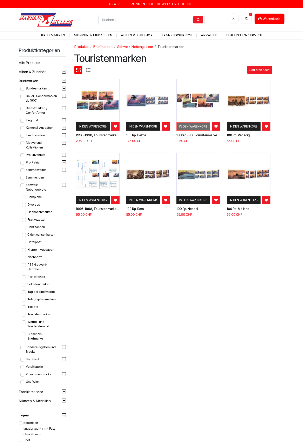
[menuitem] (53, 35)
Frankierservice (31, 392)
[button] (259, 70)
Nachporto (34, 257)
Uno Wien (33, 382)
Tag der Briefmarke (41, 292)
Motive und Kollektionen (34, 145)
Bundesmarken (36, 88)
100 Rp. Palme (136, 135)
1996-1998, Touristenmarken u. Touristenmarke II (98, 135)
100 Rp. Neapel (187, 209)
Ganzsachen (36, 227)
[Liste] (88, 70)
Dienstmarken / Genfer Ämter (36, 110)
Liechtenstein (35, 135)
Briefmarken (28, 81)
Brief (26, 440)
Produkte (81, 47)
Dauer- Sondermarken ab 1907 (41, 98)
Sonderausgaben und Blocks (41, 349)
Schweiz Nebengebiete (36, 187)
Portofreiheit (36, 277)
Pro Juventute (36, 155)
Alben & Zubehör (32, 72)
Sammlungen (35, 177)
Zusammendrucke (39, 374)
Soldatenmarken (38, 284)
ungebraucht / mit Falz (39, 428)
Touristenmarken (39, 314)
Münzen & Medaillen (35, 401)
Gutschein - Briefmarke (35, 336)
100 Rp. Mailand (238, 209)
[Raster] (78, 70)
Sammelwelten (36, 170)
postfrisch (30, 423)
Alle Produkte (29, 63)
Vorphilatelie (34, 367)
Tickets (32, 307)
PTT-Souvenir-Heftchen (37, 267)
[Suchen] (198, 19)
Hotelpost (34, 242)
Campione (34, 197)
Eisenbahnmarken (39, 212)
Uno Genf (32, 359)
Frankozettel (36, 219)
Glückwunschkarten (41, 234)
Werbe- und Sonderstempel (38, 324)
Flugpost (32, 120)
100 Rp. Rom (135, 209)
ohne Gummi (32, 434)
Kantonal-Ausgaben (39, 128)
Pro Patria (33, 162)
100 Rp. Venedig (238, 135)
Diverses (33, 204)
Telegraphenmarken (41, 299)
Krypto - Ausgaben (40, 250)
